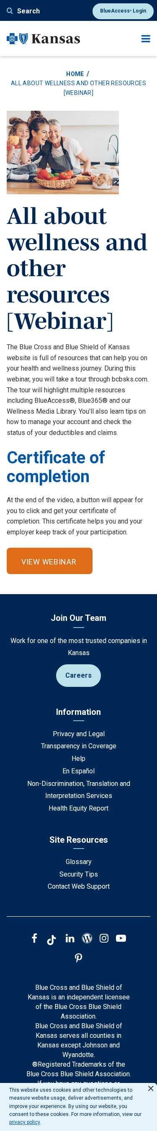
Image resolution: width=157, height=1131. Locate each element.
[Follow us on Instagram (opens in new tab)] (104, 939)
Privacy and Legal (79, 734)
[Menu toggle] (146, 38)
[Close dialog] (150, 1085)
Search (28, 11)
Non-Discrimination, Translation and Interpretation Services (78, 790)
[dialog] (78, 1107)
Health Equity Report (78, 808)
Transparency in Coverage (78, 746)
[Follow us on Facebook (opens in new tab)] (34, 939)
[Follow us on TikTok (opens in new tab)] (51, 941)
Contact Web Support (79, 886)
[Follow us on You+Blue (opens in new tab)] (87, 939)
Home (75, 74)
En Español (78, 771)
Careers (78, 675)
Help (78, 758)
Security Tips (78, 874)
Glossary (79, 862)
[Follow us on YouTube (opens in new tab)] (121, 939)
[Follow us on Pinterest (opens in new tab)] (78, 959)
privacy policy (24, 1122)
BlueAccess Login (123, 11)
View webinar (49, 561)
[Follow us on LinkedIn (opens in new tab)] (70, 939)
